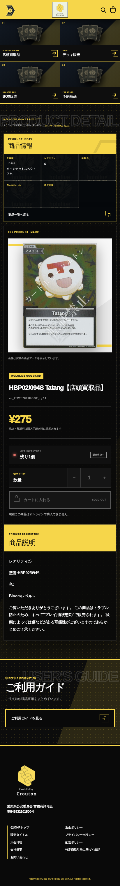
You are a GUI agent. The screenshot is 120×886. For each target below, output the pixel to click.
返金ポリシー (74, 827)
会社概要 (16, 849)
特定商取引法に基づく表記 (82, 849)
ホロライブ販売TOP (12, 125)
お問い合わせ (19, 857)
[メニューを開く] (9, 10)
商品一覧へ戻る (34, 125)
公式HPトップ (19, 827)
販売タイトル (19, 834)
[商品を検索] (103, 10)
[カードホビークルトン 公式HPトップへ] (60, 10)
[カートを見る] (113, 10)
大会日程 (16, 842)
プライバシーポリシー (79, 834)
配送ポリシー (74, 842)
